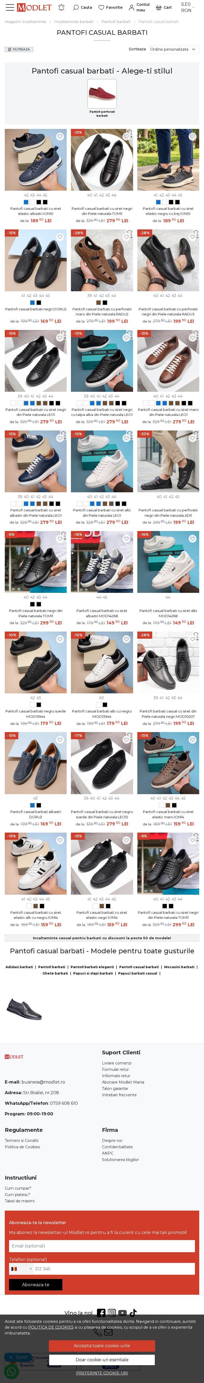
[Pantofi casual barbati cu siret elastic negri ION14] (174, 806)
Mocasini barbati (179, 967)
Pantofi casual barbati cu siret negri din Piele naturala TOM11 (168, 915)
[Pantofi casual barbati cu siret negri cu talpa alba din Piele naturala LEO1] (58, 404)
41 (96, 195)
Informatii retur (116, 1075)
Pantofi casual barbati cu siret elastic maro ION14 (168, 814)
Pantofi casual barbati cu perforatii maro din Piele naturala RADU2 (102, 311)
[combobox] (21, 1269)
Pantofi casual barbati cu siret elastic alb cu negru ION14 (35, 915)
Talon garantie (115, 1088)
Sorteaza (137, 49)
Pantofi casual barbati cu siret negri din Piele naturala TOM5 (102, 211)
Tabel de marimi (20, 1201)
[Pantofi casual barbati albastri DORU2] (32, 303)
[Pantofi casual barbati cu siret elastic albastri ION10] (36, 160)
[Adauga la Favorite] (60, 136)
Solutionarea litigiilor (120, 1159)
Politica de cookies (51, 1327)
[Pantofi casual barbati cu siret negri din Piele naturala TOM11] (38, 605)
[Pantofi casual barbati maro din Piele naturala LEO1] (38, 404)
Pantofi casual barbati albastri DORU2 (35, 814)
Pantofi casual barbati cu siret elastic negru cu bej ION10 (168, 211)
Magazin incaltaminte (25, 21)
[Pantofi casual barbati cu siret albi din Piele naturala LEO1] (19, 404)
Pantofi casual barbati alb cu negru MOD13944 (102, 714)
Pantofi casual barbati (139, 967)
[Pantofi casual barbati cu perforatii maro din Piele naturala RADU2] (98, 303)
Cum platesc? (17, 1194)
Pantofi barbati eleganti (92, 967)
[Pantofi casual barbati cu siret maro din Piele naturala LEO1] (45, 404)
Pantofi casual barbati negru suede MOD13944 (36, 714)
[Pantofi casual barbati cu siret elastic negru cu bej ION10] (45, 203)
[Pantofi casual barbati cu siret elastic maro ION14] (167, 806)
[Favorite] (110, 7)
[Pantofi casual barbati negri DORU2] (38, 303)
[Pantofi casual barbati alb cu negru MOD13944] (32, 705)
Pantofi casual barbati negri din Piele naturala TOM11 (35, 613)
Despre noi (112, 1140)
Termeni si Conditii (22, 1140)
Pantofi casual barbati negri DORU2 (35, 309)
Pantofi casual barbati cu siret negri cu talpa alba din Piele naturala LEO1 (102, 412)
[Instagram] (113, 1313)
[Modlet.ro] (34, 7)
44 (38, 195)
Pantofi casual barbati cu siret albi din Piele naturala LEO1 (102, 512)
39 (89, 295)
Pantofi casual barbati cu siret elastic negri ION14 (101, 915)
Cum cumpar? (18, 1188)
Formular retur (115, 1069)
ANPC (107, 1153)
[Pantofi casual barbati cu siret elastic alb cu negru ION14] (161, 806)
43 (32, 195)
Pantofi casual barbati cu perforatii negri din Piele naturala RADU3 (168, 311)
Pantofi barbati (115, 21)
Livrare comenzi (116, 1063)
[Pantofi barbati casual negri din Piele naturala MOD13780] (105, 303)
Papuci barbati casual (137, 973)
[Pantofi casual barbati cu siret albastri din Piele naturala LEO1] (32, 404)
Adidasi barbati (19, 967)
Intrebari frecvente (119, 1095)
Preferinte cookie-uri (102, 1373)
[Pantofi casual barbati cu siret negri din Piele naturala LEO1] (51, 404)
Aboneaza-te (35, 1284)
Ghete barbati (55, 973)
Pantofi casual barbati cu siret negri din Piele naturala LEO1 (36, 412)
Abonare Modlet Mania (123, 1082)
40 (89, 195)
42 (26, 195)
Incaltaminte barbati (74, 21)
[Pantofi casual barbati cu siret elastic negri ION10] (38, 203)
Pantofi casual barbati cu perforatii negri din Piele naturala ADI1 (168, 512)
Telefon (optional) (28, 1259)
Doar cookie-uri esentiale (102, 1359)
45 (45, 195)
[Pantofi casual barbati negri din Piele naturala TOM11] (32, 605)
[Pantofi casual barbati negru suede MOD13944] (38, 705)
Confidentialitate (117, 1147)
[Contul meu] (139, 7)
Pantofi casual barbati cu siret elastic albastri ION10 (35, 211)
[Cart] (164, 7)
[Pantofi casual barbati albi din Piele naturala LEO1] (13, 404)
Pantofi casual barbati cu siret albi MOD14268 (168, 613)
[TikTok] (134, 1313)
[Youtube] (123, 1313)
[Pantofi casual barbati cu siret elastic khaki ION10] (32, 203)
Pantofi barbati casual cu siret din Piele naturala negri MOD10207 (168, 714)
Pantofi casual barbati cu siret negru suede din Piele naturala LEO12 (102, 814)
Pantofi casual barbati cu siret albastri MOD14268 (101, 613)
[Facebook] (102, 1313)
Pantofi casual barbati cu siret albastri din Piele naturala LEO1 (36, 512)
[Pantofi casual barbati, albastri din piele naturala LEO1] (26, 404)
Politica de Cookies (22, 1147)
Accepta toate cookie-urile (102, 1345)
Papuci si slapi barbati (93, 973)
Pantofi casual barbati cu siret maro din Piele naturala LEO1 (168, 412)
